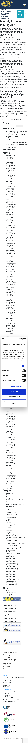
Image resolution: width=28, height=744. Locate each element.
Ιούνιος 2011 (9, 449)
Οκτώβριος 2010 (10, 462)
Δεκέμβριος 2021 (10, 247)
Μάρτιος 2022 (9, 242)
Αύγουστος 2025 (10, 175)
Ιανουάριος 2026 (10, 167)
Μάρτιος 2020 (9, 281)
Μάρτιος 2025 (9, 183)
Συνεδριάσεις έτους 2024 (12, 576)
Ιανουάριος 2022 (10, 245)
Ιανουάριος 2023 (10, 225)
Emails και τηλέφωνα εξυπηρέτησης (12, 660)
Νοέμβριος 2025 (10, 170)
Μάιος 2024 (9, 199)
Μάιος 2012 (9, 431)
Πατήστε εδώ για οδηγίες (9, 605)
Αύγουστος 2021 (10, 253)
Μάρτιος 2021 (9, 261)
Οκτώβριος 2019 (10, 289)
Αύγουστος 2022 (10, 234)
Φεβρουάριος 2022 (11, 243)
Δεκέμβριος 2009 (10, 478)
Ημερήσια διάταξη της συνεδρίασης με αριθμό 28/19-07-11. (12, 31)
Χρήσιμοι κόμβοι (7, 655)
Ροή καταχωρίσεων (11, 592)
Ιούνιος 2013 (9, 410)
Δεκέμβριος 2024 (10, 188)
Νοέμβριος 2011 (10, 441)
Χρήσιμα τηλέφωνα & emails (20, 13)
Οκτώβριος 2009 (10, 481)
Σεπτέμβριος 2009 (10, 483)
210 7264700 (8, 680)
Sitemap (5, 669)
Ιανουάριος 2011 (10, 457)
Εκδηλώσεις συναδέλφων (12, 514)
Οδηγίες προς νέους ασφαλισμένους (15, 543)
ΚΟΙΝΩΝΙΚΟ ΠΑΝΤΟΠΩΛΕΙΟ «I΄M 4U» (15, 537)
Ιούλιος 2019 (9, 294)
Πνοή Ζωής (9, 552)
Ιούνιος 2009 (9, 488)
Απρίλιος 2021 (9, 260)
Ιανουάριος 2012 (10, 437)
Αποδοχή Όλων (14, 391)
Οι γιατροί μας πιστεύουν (12, 545)
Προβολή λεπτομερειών (16, 386)
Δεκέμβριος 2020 (10, 266)
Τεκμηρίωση (9, 586)
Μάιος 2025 (9, 180)
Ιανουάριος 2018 (10, 323)
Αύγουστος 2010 (10, 465)
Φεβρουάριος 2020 (11, 282)
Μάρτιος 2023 (9, 222)
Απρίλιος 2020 (9, 279)
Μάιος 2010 (9, 470)
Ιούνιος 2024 (9, 198)
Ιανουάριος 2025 (10, 186)
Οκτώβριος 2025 (10, 172)
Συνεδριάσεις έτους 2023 (12, 574)
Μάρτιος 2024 (9, 203)
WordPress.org (10, 595)
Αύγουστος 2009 (10, 485)
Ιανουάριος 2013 (10, 418)
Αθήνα (5, 665)
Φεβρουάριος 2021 (11, 263)
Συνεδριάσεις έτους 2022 (12, 573)
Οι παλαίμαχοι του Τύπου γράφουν (15, 547)
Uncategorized (10, 493)
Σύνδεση (8, 591)
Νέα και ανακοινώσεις (11, 538)
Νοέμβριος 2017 (10, 327)
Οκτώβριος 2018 (10, 309)
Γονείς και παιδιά (10, 509)
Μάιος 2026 (9, 160)
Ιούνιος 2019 (9, 296)
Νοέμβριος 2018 (10, 307)
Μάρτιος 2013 (9, 415)
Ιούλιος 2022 (9, 235)
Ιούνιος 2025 (9, 178)
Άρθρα (7, 501)
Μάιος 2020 (9, 278)
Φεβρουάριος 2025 (11, 185)
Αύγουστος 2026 (10, 155)
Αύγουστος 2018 (10, 312)
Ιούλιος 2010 (9, 467)
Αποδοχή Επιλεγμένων (14, 396)
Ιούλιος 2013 (9, 408)
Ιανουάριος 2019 (10, 304)
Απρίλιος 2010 (9, 472)
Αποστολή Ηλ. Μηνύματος (10, 659)
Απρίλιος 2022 (9, 240)
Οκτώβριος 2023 (10, 211)
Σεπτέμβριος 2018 (10, 310)
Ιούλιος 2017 (9, 333)
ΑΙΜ (7, 496)
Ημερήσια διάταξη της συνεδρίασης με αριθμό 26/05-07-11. (12, 94)
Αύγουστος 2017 (10, 331)
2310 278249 (7, 703)
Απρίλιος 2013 (9, 413)
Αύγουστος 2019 (10, 292)
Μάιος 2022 (9, 238)
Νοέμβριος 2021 (10, 248)
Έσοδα (8, 521)
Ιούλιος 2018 (9, 313)
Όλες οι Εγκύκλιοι (10, 550)
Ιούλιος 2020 (9, 274)
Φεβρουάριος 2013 (11, 416)
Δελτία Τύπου (9, 511)
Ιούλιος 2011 (9, 447)
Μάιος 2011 (9, 450)
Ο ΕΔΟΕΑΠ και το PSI (11, 540)
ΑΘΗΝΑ (5, 675)
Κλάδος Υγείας (10, 534)
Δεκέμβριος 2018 (10, 305)
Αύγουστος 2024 (10, 194)
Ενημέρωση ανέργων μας (12, 517)
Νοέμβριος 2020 (10, 268)
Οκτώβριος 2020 (10, 269)
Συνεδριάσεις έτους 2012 (12, 560)
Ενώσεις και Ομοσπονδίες (10, 652)
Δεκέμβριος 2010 (10, 459)
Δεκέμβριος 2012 (10, 419)
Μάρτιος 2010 (9, 473)
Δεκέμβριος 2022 (10, 227)
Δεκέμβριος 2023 (10, 207)
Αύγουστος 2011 (10, 446)
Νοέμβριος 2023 (10, 209)
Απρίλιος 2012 (9, 432)
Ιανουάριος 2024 (10, 206)
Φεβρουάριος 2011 (11, 455)
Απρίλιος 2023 (9, 221)
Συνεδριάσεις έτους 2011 (11, 57)
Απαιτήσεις (9, 498)
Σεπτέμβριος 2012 (10, 424)
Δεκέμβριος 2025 (10, 168)
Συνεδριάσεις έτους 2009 (12, 555)
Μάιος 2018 (9, 317)
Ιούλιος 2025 (9, 176)
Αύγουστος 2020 (10, 273)
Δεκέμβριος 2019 (10, 286)
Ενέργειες (8, 516)
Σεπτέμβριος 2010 (10, 463)
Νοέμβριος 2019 (10, 287)
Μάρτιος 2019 (9, 300)
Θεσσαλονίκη (7, 666)
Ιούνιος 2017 (9, 335)
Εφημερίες (8, 522)
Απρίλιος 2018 (9, 318)
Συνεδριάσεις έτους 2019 (12, 568)
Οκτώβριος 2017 (10, 328)
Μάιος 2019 (9, 297)
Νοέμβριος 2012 (10, 421)
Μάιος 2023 (9, 219)
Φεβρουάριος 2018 (11, 322)
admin (17, 38)
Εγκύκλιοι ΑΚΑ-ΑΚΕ (11, 512)
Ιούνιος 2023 (9, 217)
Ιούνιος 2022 (9, 237)
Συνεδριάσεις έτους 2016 (12, 563)
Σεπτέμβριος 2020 (10, 271)
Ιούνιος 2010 (9, 468)
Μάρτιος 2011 (9, 454)
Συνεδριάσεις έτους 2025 (12, 578)
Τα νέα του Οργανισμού (12, 583)
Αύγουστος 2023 (10, 214)
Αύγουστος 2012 (10, 426)
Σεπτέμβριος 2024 (10, 193)
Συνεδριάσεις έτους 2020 (12, 569)
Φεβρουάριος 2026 (11, 165)
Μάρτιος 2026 (9, 163)
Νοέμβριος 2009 (10, 480)
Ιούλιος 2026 (9, 157)
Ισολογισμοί (9, 532)
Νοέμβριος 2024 (10, 190)
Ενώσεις (8, 519)
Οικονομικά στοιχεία (11, 548)
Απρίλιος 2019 (9, 299)
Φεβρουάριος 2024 (11, 204)
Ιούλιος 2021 (9, 255)
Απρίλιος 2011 (9, 452)
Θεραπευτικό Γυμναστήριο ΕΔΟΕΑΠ (15, 524)
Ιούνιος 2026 (9, 159)
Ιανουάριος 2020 (10, 284)
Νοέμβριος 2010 (10, 460)
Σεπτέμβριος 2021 (10, 252)
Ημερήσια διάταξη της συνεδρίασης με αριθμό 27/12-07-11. (12, 63)
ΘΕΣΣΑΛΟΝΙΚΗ (7, 690)
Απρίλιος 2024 (9, 201)
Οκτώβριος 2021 (10, 250)
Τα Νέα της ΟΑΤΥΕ (11, 581)
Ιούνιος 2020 (9, 276)
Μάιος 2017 (9, 336)
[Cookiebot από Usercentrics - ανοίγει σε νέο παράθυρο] (19, 339)
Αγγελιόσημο (9, 494)
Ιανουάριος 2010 (10, 477)
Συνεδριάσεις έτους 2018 (12, 566)
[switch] (24, 370)
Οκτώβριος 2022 (10, 230)
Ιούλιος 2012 (9, 428)
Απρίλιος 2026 (9, 162)
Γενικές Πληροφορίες (11, 508)
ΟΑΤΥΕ (8, 542)
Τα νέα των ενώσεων (11, 584)
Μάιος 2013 (9, 411)
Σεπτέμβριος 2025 (10, 173)
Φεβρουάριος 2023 (11, 224)
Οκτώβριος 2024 (10, 191)
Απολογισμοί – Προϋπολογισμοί (14, 499)
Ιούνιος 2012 (9, 429)
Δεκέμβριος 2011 (10, 439)
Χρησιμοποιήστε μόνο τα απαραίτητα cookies (14, 402)
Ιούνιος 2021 (9, 256)
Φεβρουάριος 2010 (11, 475)
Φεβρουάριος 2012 (11, 436)
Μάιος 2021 (9, 258)
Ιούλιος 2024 (9, 196)
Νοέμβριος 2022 (10, 229)
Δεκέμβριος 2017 (10, 325)
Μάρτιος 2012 (9, 434)
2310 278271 (8, 695)
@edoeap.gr (7, 682)
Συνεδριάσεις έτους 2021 (12, 571)
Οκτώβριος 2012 (10, 423)
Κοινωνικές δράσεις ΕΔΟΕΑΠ (13, 535)
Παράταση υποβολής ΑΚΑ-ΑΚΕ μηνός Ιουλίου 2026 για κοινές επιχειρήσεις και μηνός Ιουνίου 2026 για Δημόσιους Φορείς (17, 142)
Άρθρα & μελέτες (10, 503)
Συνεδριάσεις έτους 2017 (12, 565)
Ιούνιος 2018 (9, 315)
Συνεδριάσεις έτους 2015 (12, 561)
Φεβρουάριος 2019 (11, 302)
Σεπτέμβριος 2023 (10, 212)
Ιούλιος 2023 (9, 216)
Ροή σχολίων (9, 594)
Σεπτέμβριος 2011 (10, 444)
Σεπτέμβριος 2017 (10, 330)
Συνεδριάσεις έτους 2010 (12, 556)
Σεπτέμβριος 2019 (10, 291)
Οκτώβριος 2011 (10, 442)
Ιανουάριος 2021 (10, 265)
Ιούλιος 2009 (9, 486)
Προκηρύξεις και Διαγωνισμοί (13, 553)
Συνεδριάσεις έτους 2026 (12, 579)
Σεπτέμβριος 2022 (10, 232)
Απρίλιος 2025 (9, 181)
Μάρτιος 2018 (9, 320)
